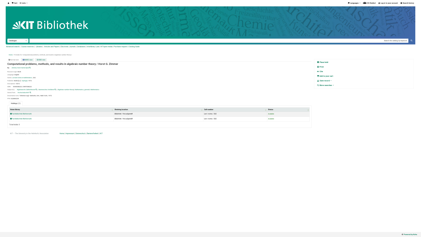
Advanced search (12, 47)
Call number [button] (208, 109)
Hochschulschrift (23, 92)
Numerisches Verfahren (46, 89)
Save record (324, 81)
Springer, (25, 81)
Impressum (70, 133)
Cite (321, 71)
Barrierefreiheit (92, 133)
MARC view (28, 60)
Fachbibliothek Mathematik (22, 114)
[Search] (411, 41)
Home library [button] (15, 109)
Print (321, 67)
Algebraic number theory (66, 89)
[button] (14, 3)
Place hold (323, 62)
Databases (81, 47)
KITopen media (106, 47)
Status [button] (270, 109)
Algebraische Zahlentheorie (26, 89)
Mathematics (95, 89)
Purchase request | (121, 47)
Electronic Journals (68, 47)
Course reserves (27, 47)
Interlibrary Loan (93, 47)
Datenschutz (81, 133)
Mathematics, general (82, 89)
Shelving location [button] (121, 109)
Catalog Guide (134, 47)
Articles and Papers (51, 47)
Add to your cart (326, 76)
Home (11, 55)
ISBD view (41, 60)
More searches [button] (326, 85)
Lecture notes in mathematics (22, 77)
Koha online (8, 3)
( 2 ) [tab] (16, 103)
